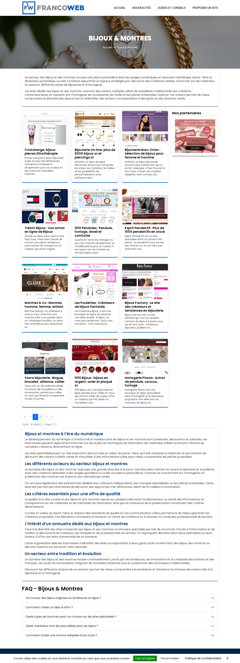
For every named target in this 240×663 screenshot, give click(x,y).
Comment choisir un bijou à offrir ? (49, 607)
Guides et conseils (172, 8)
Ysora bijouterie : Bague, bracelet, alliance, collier (44, 380)
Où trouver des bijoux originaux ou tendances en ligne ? (63, 598)
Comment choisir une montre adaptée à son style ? (61, 635)
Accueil (119, 8)
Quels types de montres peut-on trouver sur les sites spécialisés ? (71, 617)
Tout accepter (145, 658)
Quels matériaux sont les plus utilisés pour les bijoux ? (62, 626)
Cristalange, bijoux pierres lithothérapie (41, 152)
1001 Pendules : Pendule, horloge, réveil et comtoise (94, 232)
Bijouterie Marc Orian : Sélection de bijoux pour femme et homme (144, 154)
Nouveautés (141, 8)
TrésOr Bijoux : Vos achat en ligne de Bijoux (45, 230)
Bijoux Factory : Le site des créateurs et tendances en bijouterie (144, 306)
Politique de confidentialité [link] (203, 658)
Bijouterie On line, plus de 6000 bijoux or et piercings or (95, 154)
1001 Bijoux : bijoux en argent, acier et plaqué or (93, 381)
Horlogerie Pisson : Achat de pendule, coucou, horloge (145, 381)
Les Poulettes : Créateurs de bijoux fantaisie (94, 305)
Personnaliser (170, 658)
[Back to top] (230, 653)
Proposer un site (205, 8)
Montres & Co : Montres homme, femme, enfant (44, 305)
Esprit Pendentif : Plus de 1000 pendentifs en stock (145, 230)
